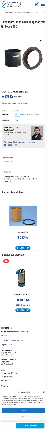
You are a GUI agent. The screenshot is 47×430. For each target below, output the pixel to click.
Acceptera (23, 410)
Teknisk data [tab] (8, 162)
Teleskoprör (29, 114)
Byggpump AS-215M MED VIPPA (23, 294)
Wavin (17, 120)
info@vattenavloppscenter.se (12, 340)
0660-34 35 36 (9, 336)
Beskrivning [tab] (8, 158)
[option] (23, 58)
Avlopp (17, 114)
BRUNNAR (22, 114)
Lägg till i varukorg (30, 426)
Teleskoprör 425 (23, 232)
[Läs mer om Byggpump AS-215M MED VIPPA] (23, 278)
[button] (44, 392)
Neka (24, 416)
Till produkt (23, 248)
